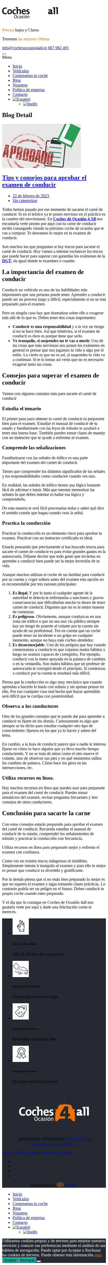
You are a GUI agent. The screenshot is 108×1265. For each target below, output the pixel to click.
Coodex (71, 1185)
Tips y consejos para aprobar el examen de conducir (44, 181)
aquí (97, 1255)
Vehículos (21, 1199)
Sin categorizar (25, 200)
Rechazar (27, 1260)
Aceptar (10, 1260)
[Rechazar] (39, 1261)
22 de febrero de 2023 (31, 196)
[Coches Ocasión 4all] (54, 13)
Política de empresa (29, 1217)
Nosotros (20, 1213)
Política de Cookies (57, 1153)
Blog (17, 1208)
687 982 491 (58, 48)
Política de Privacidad (20, 1153)
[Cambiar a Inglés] (30, 1232)
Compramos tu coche (30, 1203)
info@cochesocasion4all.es (24, 48)
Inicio (17, 1194)
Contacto (20, 1222)
